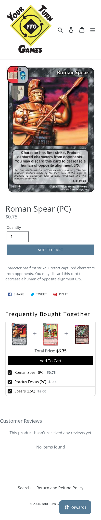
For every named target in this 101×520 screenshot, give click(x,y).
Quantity (14, 227)
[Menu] (92, 29)
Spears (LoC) (24, 391)
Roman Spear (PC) (29, 372)
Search (24, 488)
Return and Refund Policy (60, 488)
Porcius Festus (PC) (30, 381)
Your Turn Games (54, 504)
